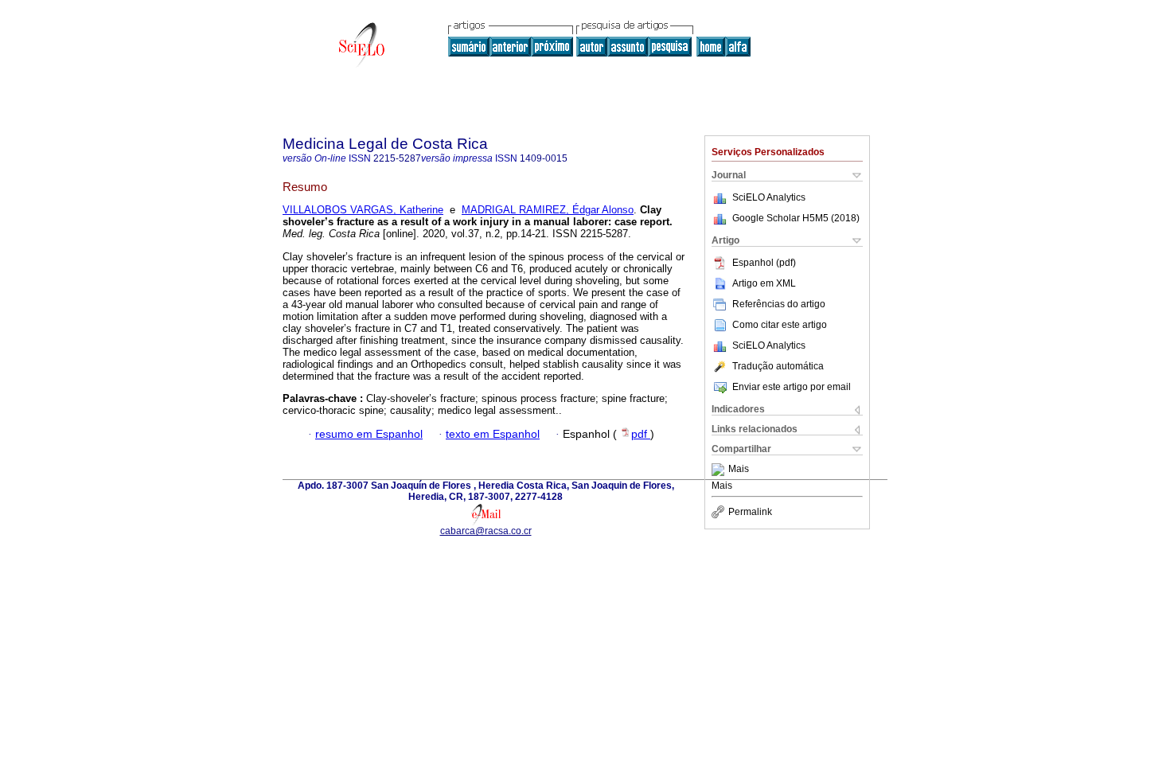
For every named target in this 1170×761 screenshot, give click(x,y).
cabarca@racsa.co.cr (486, 531)
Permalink (750, 511)
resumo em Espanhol (369, 434)
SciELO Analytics (768, 197)
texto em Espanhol (493, 434)
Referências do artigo (778, 304)
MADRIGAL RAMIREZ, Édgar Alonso (548, 210)
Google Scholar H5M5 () (796, 218)
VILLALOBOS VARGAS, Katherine (363, 210)
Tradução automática (778, 366)
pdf (640, 434)
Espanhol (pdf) (764, 262)
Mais (738, 469)
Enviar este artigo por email (791, 386)
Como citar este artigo (779, 324)
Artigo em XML (764, 283)
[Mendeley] (720, 469)
